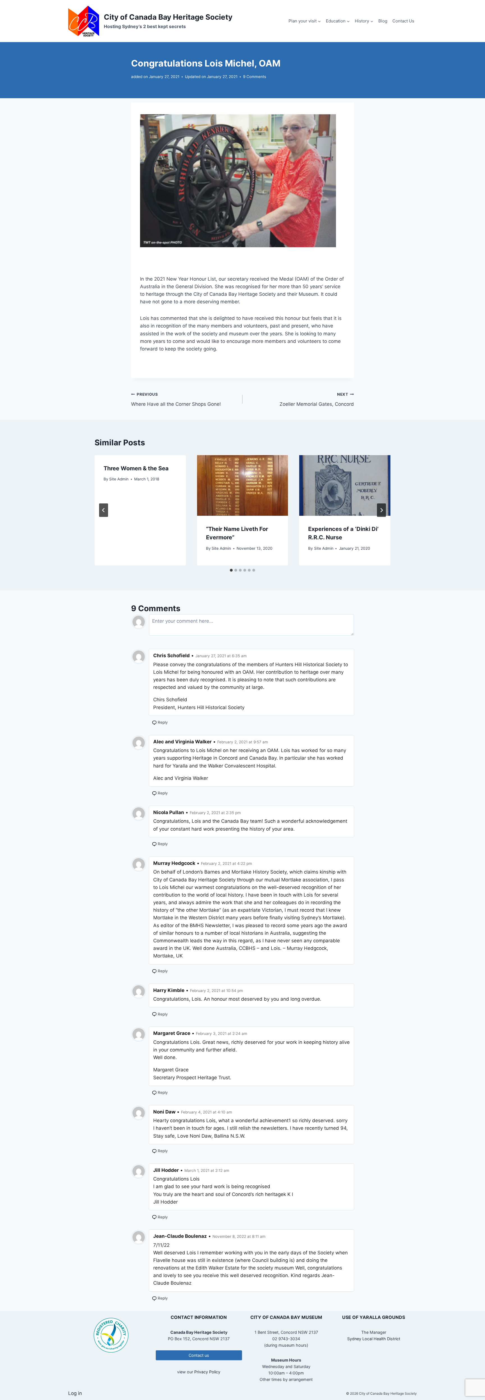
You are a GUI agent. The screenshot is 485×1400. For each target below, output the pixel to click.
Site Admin (119, 479)
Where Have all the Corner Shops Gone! (176, 399)
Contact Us (403, 21)
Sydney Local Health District (373, 1338)
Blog (382, 21)
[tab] (231, 570)
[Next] (381, 510)
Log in (75, 1393)
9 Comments (254, 76)
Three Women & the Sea (136, 468)
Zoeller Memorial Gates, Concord (317, 399)
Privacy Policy (207, 1371)
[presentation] (242, 485)
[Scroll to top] (471, 1377)
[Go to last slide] (103, 510)
